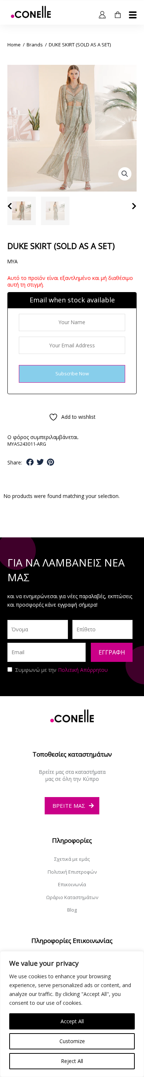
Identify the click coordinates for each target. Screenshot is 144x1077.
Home (14, 44)
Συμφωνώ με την (61, 669)
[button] (124, 173)
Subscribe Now (72, 373)
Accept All (72, 1021)
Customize (72, 1041)
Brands (35, 44)
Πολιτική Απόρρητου (83, 669)
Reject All (72, 1060)
